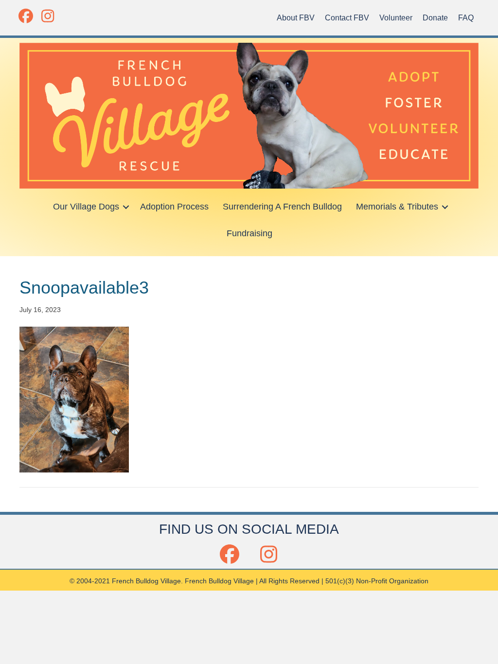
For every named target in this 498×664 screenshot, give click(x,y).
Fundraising (249, 233)
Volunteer (395, 18)
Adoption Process (174, 206)
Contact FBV (347, 18)
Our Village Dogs (86, 206)
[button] (25, 16)
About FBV (296, 18)
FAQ (466, 18)
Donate (435, 18)
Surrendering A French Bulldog (282, 206)
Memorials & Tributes (397, 206)
